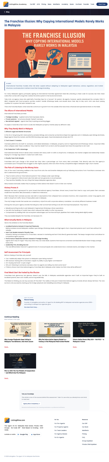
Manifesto (56, 4)
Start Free (102, 4)
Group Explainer (87, 441)
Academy (65, 4)
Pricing (43, 4)
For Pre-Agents (59, 423)
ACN (38, 4)
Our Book (79, 4)
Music (72, 4)
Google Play (24, 434)
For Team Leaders (60, 430)
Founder (86, 4)
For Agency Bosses (60, 434)
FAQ (83, 437)
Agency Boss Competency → (31, 403)
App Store (36, 434)
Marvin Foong (29, 300)
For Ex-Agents (59, 437)
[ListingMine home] (15, 4)
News (49, 4)
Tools (92, 4)
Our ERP (32, 4)
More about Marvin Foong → (31, 307)
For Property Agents (61, 427)
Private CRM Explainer (89, 444)
